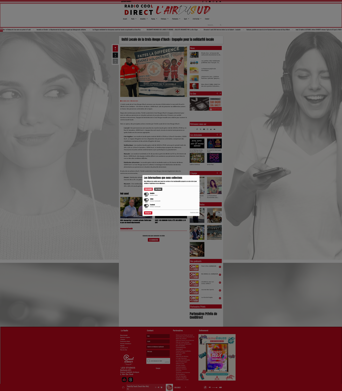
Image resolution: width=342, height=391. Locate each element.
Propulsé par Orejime (194, 212)
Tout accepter (148, 189)
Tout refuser (158, 189)
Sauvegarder (148, 213)
